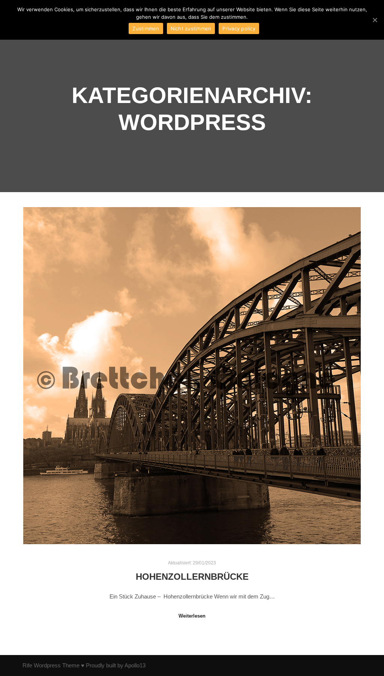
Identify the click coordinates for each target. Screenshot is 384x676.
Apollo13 (135, 665)
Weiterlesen (192, 616)
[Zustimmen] (374, 20)
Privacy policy (238, 28)
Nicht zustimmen (191, 28)
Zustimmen (145, 28)
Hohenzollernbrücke (192, 577)
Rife (27, 665)
